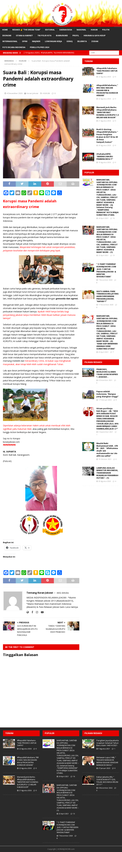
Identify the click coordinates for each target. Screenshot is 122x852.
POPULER (89, 172)
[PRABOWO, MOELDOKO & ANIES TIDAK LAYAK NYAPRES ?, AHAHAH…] (88, 372)
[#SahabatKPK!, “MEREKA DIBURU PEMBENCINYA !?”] (88, 157)
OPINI (24, 41)
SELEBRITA (82, 41)
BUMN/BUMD (62, 35)
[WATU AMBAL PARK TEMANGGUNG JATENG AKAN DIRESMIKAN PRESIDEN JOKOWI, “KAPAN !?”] (88, 294)
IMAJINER (36, 41)
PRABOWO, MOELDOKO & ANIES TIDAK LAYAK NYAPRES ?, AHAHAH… (107, 373)
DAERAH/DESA (65, 29)
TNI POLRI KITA (44, 35)
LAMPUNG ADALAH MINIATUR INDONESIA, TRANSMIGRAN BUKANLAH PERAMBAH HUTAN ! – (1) (107, 473)
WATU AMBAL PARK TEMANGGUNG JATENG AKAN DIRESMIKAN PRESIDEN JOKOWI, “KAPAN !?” (107, 296)
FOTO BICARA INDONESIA (13, 47)
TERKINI (89, 61)
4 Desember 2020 (14, 93)
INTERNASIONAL (9, 41)
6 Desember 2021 (105, 380)
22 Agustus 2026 (104, 77)
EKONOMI (6, 35)
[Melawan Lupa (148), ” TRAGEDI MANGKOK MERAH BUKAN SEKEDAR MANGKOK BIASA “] (88, 760)
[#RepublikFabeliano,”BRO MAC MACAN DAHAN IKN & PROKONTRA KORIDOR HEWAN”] (88, 88)
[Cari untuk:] (104, 52)
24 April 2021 (103, 218)
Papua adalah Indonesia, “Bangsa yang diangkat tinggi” (107, 394)
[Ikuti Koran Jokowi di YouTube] (41, 612)
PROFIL (75, 35)
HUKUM (94, 29)
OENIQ (70, 41)
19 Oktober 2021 (104, 459)
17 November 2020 (105, 305)
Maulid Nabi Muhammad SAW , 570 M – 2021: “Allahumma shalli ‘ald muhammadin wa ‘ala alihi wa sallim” (107, 449)
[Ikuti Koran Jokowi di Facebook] (31, 612)
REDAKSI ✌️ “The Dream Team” (26, 29)
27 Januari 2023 (104, 768)
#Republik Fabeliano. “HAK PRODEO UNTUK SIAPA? (107, 71)
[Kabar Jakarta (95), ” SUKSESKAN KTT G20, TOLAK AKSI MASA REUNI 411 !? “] (88, 780)
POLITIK (106, 29)
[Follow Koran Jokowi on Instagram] (36, 612)
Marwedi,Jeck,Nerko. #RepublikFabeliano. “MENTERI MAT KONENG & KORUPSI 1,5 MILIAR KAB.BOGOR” (107, 112)
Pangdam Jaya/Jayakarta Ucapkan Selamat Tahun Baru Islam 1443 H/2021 (107, 743)
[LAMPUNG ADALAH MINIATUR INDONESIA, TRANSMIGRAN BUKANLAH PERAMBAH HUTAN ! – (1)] (88, 471)
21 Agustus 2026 (104, 121)
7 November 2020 (105, 280)
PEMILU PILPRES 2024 (39, 47)
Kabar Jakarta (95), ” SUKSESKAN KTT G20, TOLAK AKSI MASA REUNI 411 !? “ (107, 781)
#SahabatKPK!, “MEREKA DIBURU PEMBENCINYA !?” (104, 156)
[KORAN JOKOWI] (61, 25)
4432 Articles (63, 592)
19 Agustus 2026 (104, 162)
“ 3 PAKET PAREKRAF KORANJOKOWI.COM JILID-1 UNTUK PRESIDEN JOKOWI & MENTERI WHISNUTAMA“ (106, 270)
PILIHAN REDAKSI (93, 362)
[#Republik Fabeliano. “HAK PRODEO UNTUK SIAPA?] (88, 71)
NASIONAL (81, 29)
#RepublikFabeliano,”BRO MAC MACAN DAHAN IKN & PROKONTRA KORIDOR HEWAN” (107, 90)
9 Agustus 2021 (104, 749)
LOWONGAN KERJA (53, 41)
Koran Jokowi (32, 93)
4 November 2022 (105, 788)
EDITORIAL (50, 29)
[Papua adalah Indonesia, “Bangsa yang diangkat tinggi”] (88, 394)
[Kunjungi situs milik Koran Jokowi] (27, 612)
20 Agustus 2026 (104, 145)
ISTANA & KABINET (24, 35)
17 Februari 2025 (105, 400)
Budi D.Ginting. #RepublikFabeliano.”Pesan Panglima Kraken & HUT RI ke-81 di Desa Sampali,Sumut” (107, 135)
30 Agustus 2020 (104, 481)
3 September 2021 (105, 432)
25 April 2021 (103, 352)
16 (114, 218)
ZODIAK (94, 41)
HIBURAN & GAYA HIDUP (94, 35)
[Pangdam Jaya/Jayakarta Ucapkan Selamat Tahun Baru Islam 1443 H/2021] (88, 743)
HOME (5, 29)
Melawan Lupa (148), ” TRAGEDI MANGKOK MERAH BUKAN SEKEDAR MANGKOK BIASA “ (107, 761)
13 (114, 255)
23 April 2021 (103, 255)
